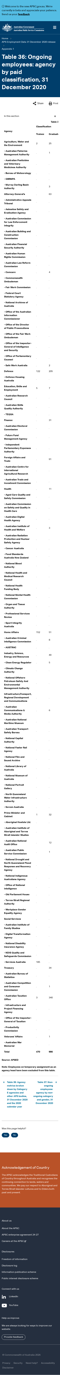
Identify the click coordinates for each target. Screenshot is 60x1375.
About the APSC (10, 1228)
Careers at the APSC (13, 1241)
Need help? (32, 1363)
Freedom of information (14, 1259)
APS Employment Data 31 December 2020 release (28, 42)
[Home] (30, 28)
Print (55, 103)
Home (5, 38)
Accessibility (48, 1363)
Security (18, 1363)
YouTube (14, 1306)
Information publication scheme (19, 1272)
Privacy (6, 1363)
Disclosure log (9, 1266)
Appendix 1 (8, 49)
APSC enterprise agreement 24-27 (20, 1235)
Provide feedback (13, 1337)
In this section (11, 116)
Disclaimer (8, 1368)
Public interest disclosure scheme (20, 1278)
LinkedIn (14, 1298)
